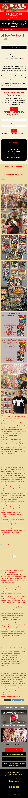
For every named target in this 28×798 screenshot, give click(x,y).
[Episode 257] (14, 401)
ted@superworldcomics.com (14, 19)
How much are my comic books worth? (14, 759)
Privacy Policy (16, 794)
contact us (8, 85)
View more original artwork (14, 749)
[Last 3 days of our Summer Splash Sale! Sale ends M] (14, 530)
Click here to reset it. (20, 133)
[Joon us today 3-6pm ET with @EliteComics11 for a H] (14, 659)
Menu (7, 2)
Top (26, 796)
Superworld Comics (14, 7)
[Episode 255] (14, 556)
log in (22, 58)
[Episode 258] (14, 221)
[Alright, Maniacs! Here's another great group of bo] (14, 427)
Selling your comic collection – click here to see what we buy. (14, 764)
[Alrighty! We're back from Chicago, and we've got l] (14, 273)
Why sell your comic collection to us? (14, 754)
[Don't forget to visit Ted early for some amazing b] (14, 324)
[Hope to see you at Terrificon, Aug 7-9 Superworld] (14, 453)
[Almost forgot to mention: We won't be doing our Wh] (14, 685)
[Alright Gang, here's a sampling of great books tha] (14, 376)
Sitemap (10, 794)
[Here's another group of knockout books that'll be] (14, 582)
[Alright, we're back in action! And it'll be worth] (14, 607)
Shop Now (8, 29)
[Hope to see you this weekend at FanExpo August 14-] (14, 350)
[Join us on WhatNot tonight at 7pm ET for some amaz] (14, 633)
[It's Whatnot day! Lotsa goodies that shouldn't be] (14, 504)
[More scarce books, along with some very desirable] (14, 247)
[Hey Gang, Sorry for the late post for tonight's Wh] (14, 196)
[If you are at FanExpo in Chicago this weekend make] (14, 299)
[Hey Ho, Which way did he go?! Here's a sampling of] (14, 479)
